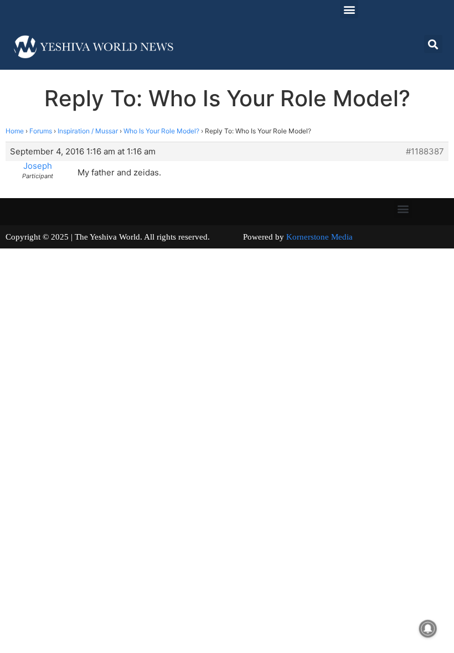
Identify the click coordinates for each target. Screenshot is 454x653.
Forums (40, 131)
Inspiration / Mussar (88, 131)
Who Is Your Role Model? (161, 131)
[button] (349, 9)
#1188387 (425, 152)
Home (15, 131)
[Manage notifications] (428, 629)
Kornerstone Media (319, 236)
